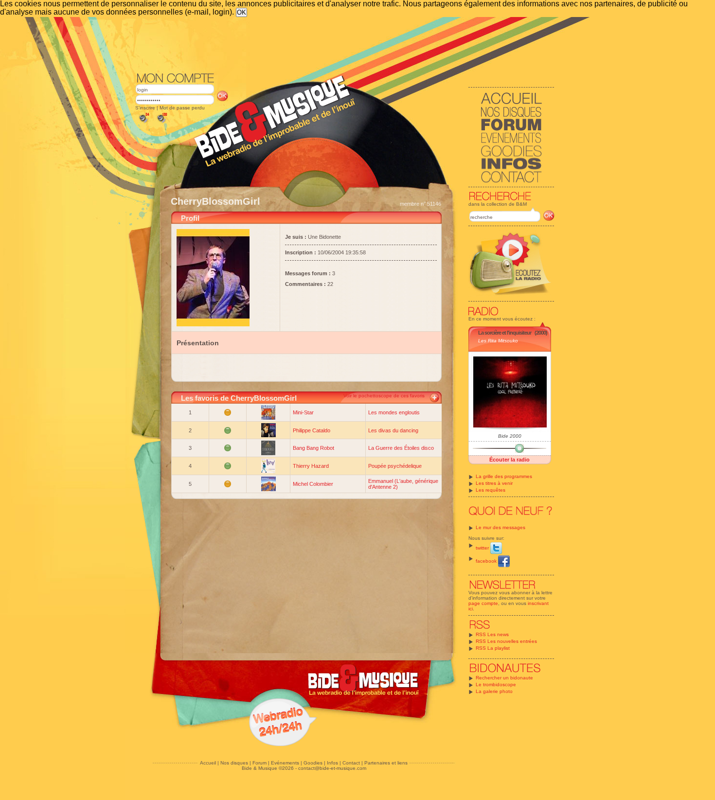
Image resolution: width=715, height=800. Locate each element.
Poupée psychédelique (395, 466)
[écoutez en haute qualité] (161, 122)
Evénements (285, 762)
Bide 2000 (509, 436)
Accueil (208, 762)
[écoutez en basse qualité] (143, 122)
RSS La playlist (493, 648)
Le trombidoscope (496, 684)
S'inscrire (145, 107)
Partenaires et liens (386, 762)
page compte (483, 603)
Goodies (313, 762)
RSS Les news (492, 634)
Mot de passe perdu (182, 107)
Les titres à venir (494, 483)
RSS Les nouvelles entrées (506, 641)
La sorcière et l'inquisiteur (504, 333)
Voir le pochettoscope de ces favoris (384, 395)
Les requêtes (490, 490)
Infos (332, 762)
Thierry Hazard (311, 466)
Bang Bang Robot (313, 448)
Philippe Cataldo (311, 430)
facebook (487, 561)
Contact (351, 762)
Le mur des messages (500, 527)
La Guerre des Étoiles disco (401, 448)
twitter (483, 548)
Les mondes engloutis (394, 412)
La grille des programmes (504, 476)
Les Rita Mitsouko (498, 340)
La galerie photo (494, 691)
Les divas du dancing (393, 430)
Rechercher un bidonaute (504, 677)
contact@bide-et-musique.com (332, 768)
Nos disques (234, 762)
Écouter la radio (509, 459)
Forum (259, 762)
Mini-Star (303, 412)
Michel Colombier (313, 484)
